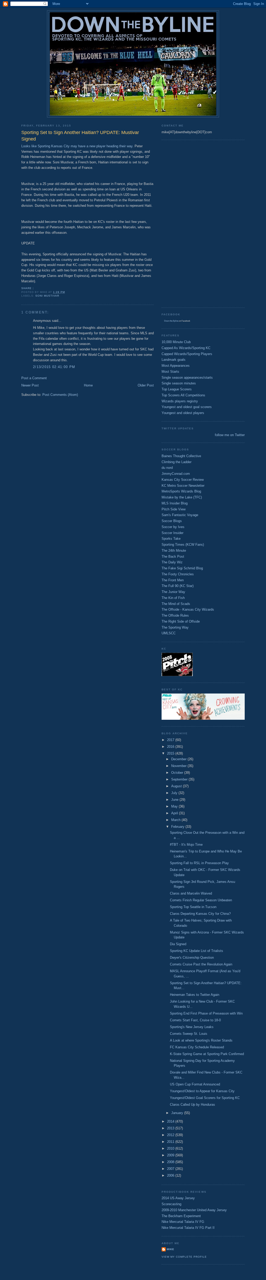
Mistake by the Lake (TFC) (182, 497)
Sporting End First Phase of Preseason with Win (206, 1013)
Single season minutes (179, 383)
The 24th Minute (174, 550)
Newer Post (30, 385)
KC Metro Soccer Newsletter (183, 486)
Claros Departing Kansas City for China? (200, 914)
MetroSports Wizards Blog (181, 491)
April (175, 813)
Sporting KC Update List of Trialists (196, 951)
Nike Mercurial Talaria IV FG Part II (188, 1228)
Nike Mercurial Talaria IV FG (183, 1222)
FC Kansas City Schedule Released (197, 1047)
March (176, 820)
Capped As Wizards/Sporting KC (186, 348)
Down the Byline (171, 321)
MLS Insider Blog (175, 503)
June (175, 800)
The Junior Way (173, 592)
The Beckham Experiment (181, 1216)
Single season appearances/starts (187, 377)
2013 (171, 1128)
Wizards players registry (180, 401)
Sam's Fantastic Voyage (180, 515)
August (177, 786)
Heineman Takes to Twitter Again (194, 995)
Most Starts (170, 372)
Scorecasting (171, 1204)
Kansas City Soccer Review (183, 480)
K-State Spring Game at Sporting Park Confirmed (207, 1054)
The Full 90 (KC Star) (178, 586)
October (177, 773)
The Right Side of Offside (181, 621)
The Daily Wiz (172, 562)
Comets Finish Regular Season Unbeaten (201, 900)
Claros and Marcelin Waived (191, 893)
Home (88, 385)
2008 (171, 1162)
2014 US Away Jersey (178, 1198)
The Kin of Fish (173, 598)
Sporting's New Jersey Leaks (192, 1027)
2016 (171, 747)
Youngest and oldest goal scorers (187, 407)
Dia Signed (178, 944)
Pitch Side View (173, 509)
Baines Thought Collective (181, 456)
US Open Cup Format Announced (195, 1084)
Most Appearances (176, 366)
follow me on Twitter (230, 435)
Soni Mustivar (47, 295)
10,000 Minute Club (176, 342)
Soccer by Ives (173, 527)
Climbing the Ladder (176, 462)
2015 (171, 753)
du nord (167, 468)
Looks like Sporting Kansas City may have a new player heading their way (76, 146)
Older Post (146, 385)
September (180, 779)
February (178, 827)
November (179, 766)
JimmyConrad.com (176, 474)
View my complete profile (184, 1256)
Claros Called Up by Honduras (192, 1104)
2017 (171, 740)
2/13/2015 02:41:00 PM (54, 367)
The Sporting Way (175, 627)
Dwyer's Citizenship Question (192, 957)
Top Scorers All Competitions (183, 395)
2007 (171, 1169)
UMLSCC (169, 633)
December (179, 759)
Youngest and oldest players (183, 413)
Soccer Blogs (172, 521)
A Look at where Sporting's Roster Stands (201, 1040)
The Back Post (173, 556)
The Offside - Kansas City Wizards (188, 609)
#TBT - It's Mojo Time (186, 844)
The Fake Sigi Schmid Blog (182, 568)
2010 (171, 1148)
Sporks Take (171, 539)
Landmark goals (173, 360)
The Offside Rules (175, 615)
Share (26, 288)
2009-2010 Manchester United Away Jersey (194, 1210)
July (174, 793)
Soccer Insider (172, 533)
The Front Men (173, 580)
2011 (171, 1142)
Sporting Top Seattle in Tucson (193, 907)
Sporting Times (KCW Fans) (183, 544)
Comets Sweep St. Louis (188, 1034)
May (175, 806)
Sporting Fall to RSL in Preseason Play (199, 863)
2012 (171, 1135)
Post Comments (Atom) (60, 395)
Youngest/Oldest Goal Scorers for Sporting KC (205, 1098)
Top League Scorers (177, 389)
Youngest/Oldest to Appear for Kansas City (202, 1091)
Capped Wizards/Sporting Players (187, 354)
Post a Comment (34, 378)
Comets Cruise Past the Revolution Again (201, 964)
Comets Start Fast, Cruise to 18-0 (195, 1020)
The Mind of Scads (176, 604)
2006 (171, 1175)
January (177, 1113)
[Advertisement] (182, 223)
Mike (170, 1249)
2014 (171, 1121)
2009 (171, 1155)
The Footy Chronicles (178, 574)
